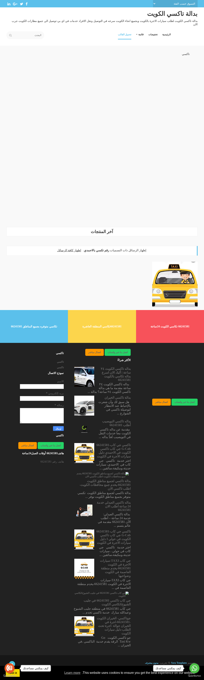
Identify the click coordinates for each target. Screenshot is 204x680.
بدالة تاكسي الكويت (172, 13)
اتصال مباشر (161, 402)
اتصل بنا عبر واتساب (185, 402)
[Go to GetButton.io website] (194, 676)
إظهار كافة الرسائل (69, 250)
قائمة (141, 34)
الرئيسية (166, 34)
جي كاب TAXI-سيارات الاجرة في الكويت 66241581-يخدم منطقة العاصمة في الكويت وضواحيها (115, 568)
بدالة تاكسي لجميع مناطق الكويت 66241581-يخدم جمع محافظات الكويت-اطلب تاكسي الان (105, 484)
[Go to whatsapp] (194, 668)
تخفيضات (153, 34)
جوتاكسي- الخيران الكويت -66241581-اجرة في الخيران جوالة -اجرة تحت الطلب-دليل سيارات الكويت (114, 625)
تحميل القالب (124, 34)
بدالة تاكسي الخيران (118, 397)
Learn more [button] (72, 672)
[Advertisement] (102, 196)
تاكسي (186, 54)
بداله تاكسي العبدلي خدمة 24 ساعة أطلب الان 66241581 (114, 506)
